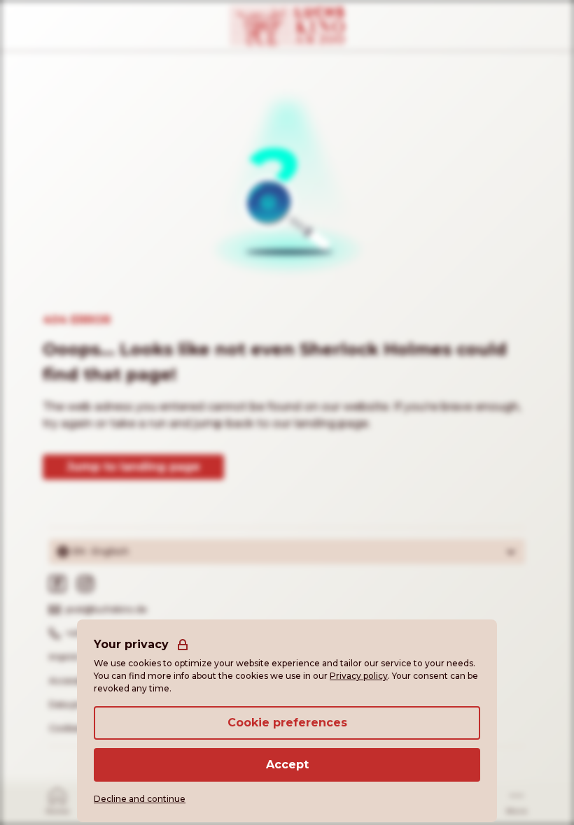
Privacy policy (359, 675)
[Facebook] (57, 583)
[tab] (57, 800)
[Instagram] (85, 583)
